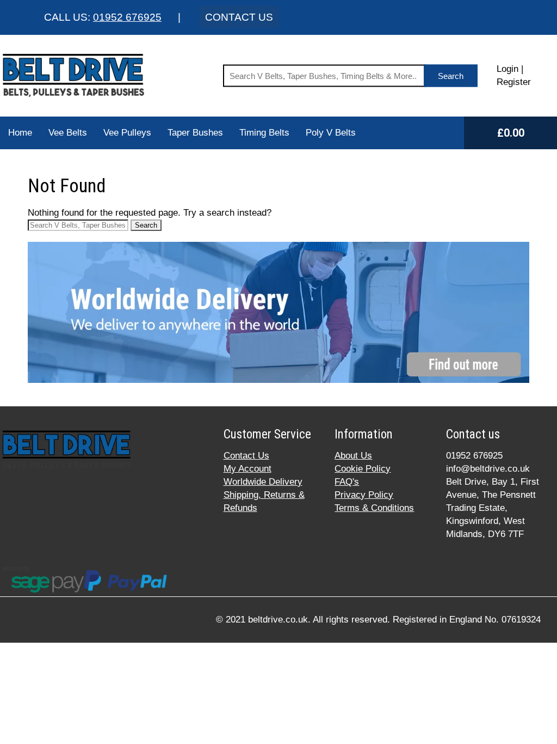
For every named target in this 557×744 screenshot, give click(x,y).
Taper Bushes (195, 132)
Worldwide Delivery (263, 482)
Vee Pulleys (127, 132)
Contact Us (246, 455)
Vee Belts (67, 132)
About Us (353, 455)
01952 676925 (127, 17)
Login (507, 69)
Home (20, 132)
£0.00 (510, 132)
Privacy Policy (364, 495)
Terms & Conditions (374, 508)
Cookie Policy (363, 469)
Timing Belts (264, 132)
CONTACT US (239, 17)
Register (514, 82)
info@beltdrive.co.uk (488, 469)
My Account (247, 469)
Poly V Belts (331, 132)
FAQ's (347, 482)
